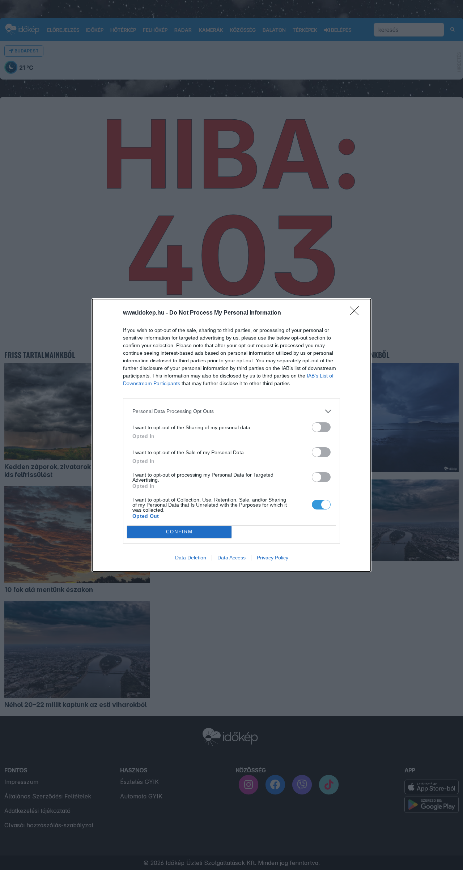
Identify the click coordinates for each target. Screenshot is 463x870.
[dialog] (231, 435)
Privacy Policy (272, 557)
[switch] (321, 427)
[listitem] (231, 411)
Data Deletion (190, 557)
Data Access (231, 557)
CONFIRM (179, 531)
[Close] (357, 313)
